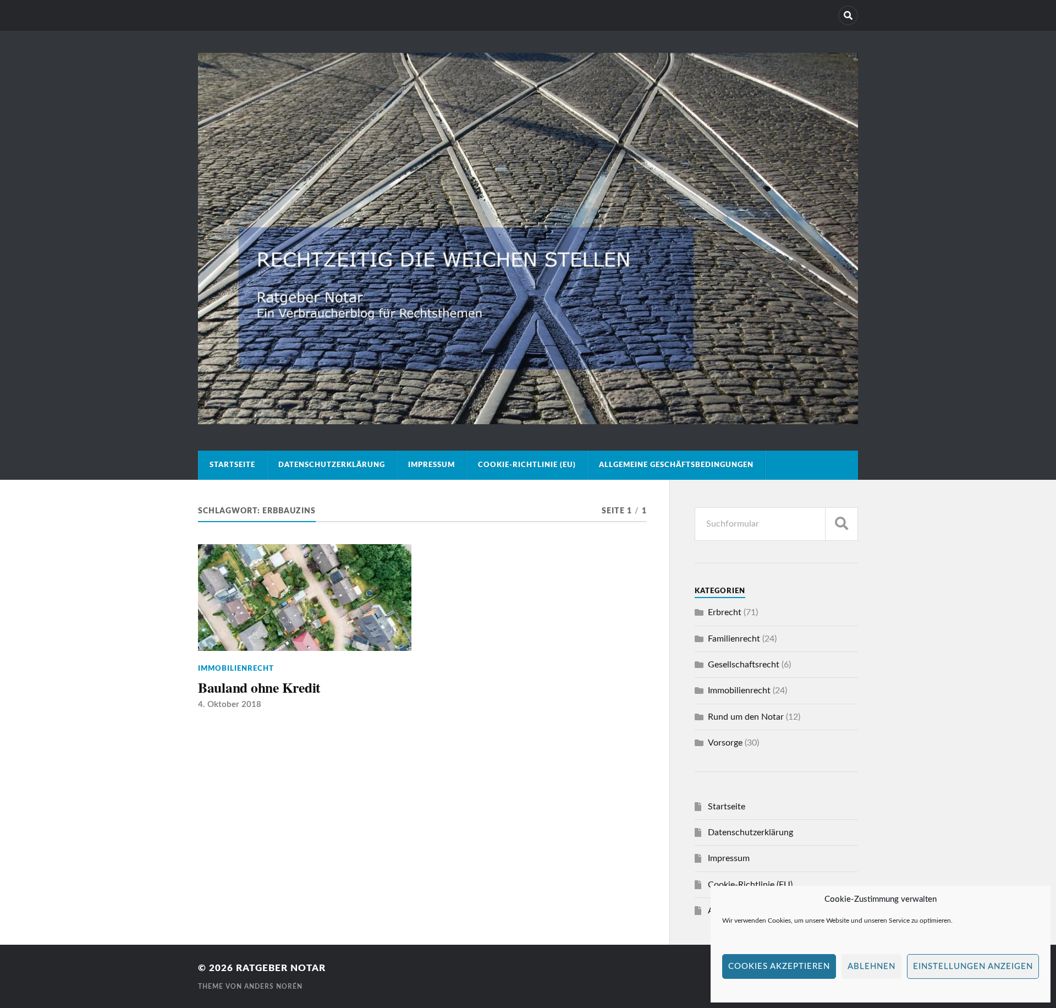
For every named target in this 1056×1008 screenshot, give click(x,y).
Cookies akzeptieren (779, 966)
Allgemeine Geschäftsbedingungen (676, 465)
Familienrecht (734, 638)
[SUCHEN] (841, 524)
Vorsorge (725, 742)
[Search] (848, 15)
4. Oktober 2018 (229, 704)
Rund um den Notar (746, 717)
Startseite (232, 465)
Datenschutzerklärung (331, 465)
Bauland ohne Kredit (259, 687)
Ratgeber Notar (281, 968)
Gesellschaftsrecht (743, 664)
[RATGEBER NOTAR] (528, 420)
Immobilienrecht (236, 668)
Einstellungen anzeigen (973, 966)
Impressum (431, 465)
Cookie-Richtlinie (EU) (527, 465)
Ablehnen (871, 966)
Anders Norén (273, 986)
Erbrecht (724, 612)
